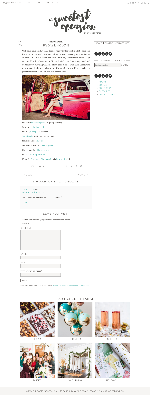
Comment (25, 228)
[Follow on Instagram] (103, 54)
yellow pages (34, 131)
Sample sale (27, 136)
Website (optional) (31, 271)
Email (23, 262)
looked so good (46, 145)
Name (23, 254)
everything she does (36, 154)
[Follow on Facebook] (96, 54)
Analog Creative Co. (113, 391)
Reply (24, 202)
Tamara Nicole (28, 189)
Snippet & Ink (62, 159)
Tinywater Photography (42, 159)
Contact (109, 43)
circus (40, 141)
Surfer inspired (38, 122)
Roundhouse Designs (77, 391)
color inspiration (38, 127)
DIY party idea (43, 150)
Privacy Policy (107, 94)
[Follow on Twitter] (99, 54)
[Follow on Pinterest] (106, 54)
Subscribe (104, 91)
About (99, 43)
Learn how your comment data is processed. (71, 286)
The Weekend (56, 42)
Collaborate (122, 43)
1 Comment (40, 166)
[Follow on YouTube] (110, 54)
